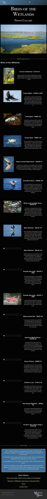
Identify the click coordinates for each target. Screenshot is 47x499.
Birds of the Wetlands (34, 478)
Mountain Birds (34, 481)
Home (23, 484)
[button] (30, 2)
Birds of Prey (22, 478)
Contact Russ (23, 487)
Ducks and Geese (12, 478)
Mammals (10, 481)
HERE (23, 463)
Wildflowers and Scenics (22, 481)
